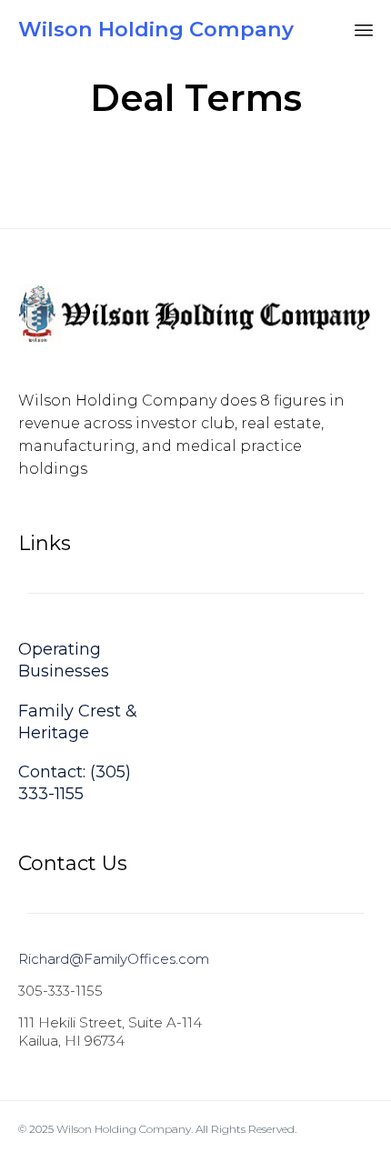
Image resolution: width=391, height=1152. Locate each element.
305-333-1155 (60, 990)
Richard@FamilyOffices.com (113, 958)
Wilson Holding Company (156, 29)
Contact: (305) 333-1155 (74, 783)
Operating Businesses (63, 660)
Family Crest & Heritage (77, 722)
